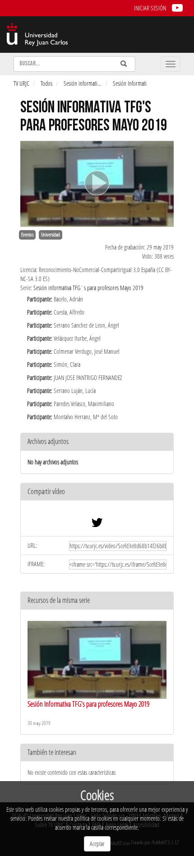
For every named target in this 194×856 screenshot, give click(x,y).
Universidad (50, 234)
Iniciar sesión (150, 8)
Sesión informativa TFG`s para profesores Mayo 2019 (88, 287)
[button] (97, 492)
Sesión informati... (83, 83)
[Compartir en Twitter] (97, 524)
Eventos (27, 234)
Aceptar (97, 843)
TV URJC (21, 83)
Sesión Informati (130, 83)
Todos (46, 83)
